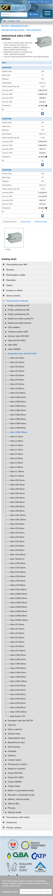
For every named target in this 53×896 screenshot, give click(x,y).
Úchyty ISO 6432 (15, 773)
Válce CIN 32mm (17, 533)
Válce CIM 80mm (17, 511)
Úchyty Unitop (14, 786)
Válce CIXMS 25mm (18, 594)
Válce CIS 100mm (17, 393)
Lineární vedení (14, 760)
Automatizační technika (19, 26)
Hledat (35, 14)
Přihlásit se (34, 2)
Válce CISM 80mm (18, 428)
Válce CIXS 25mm (18, 563)
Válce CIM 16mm (17, 480)
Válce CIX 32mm (17, 629)
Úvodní (6, 26)
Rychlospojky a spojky (15, 275)
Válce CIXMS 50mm (18, 607)
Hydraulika (10, 280)
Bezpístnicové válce (16, 742)
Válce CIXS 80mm (18, 585)
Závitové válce (14, 734)
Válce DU (12, 725)
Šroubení (10, 270)
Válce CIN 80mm (17, 550)
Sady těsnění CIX (17, 716)
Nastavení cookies (10, 891)
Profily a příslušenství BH (18, 310)
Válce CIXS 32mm (18, 568)
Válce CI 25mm (16, 445)
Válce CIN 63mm (17, 546)
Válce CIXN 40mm (18, 694)
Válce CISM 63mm (18, 423)
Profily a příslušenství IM (18, 314)
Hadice (9, 285)
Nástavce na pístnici (16, 769)
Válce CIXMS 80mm (18, 616)
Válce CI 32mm (16, 450)
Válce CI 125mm (17, 476)
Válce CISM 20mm (18, 402)
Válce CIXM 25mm (18, 655)
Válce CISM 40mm (18, 415)
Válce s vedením (15, 729)
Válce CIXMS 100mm (19, 620)
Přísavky (11, 808)
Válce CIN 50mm (17, 541)
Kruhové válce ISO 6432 (18, 336)
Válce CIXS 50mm (18, 576)
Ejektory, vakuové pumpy (18, 799)
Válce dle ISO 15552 (17, 340)
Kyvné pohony (14, 747)
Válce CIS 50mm (17, 380)
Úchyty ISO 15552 (16, 777)
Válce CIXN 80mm (18, 707)
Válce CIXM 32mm (18, 659)
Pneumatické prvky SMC (16, 264)
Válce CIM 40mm (17, 498)
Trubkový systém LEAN (18, 332)
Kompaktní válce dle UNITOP (20, 721)
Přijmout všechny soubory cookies (35, 891)
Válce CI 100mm (17, 472)
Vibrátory (12, 756)
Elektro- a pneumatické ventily (21, 790)
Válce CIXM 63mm (18, 673)
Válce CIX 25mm (17, 624)
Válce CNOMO (14, 349)
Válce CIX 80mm (17, 646)
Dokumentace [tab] (26, 222)
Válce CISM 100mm (33, 30)
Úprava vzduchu (13, 296)
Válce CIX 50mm (17, 638)
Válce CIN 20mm (17, 524)
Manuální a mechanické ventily (21, 795)
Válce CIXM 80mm (18, 677)
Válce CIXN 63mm (18, 703)
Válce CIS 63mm (17, 384)
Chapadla (12, 751)
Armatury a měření (14, 290)
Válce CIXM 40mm (18, 664)
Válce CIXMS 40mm (18, 603)
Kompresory (11, 822)
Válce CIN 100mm (18, 555)
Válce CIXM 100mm (18, 681)
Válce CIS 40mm (17, 375)
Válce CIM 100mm (18, 515)
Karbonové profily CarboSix (19, 323)
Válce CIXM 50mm (18, 668)
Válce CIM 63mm (17, 506)
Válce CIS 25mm (17, 367)
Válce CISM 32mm (18, 410)
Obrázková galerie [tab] (10, 222)
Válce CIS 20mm (17, 362)
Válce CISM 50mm (18, 419)
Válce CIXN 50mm (18, 699)
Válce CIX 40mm (17, 633)
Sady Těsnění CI (17, 559)
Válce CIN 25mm (17, 528)
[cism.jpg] (14, 238)
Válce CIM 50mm (17, 502)
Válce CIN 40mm (17, 537)
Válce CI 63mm (16, 463)
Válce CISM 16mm (18, 397)
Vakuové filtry (13, 804)
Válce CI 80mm (16, 467)
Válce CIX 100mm (17, 651)
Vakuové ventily (14, 812)
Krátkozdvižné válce (16, 738)
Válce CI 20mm (16, 441)
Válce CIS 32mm (17, 371)
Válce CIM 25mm (17, 489)
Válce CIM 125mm (18, 520)
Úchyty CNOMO (15, 782)
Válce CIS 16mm (17, 358)
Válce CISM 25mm (18, 406)
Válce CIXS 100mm (18, 590)
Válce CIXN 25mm (18, 686)
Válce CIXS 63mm (18, 581)
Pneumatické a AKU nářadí (17, 817)
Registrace (47, 2)
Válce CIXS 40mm (18, 572)
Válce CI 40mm (16, 454)
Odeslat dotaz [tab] (42, 222)
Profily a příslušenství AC (18, 305)
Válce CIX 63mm (17, 642)
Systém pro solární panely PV (20, 319)
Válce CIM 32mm (17, 493)
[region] (26, 886)
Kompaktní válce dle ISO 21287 (13, 30)
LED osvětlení (14, 327)
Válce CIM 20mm (17, 485)
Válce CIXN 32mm (18, 690)
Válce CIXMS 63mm (18, 611)
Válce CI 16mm (16, 437)
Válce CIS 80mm (17, 389)
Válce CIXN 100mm (18, 712)
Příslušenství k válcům (17, 764)
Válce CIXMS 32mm (18, 598)
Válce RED (12, 345)
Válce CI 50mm (16, 458)
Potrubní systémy (13, 827)
